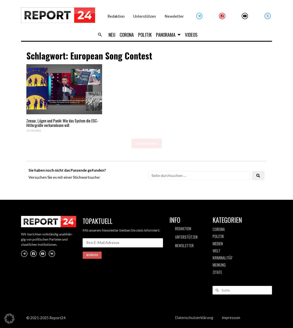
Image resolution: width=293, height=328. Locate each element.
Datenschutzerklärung (194, 317)
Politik (145, 34)
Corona (127, 34)
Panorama (165, 34)
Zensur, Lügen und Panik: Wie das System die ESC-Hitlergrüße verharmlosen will (62, 123)
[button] (100, 34)
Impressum (231, 317)
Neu (112, 34)
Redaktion (116, 16)
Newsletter (174, 16)
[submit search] (258, 175)
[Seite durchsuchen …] (199, 175)
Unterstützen (144, 16)
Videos (191, 34)
